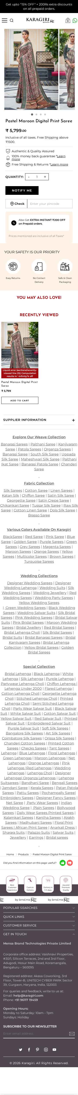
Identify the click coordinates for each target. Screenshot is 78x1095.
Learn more (59, 164)
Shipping (51, 137)
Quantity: (14, 177)
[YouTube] (54, 1050)
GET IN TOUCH (15, 934)
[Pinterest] (37, 1050)
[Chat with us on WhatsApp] (74, 20)
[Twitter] (20, 1050)
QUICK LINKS (13, 917)
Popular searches (20, 908)
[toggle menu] (4, 20)
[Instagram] (46, 1050)
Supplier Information (24, 420)
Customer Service (19, 925)
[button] (32, 115)
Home (10, 854)
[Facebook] (29, 1050)
